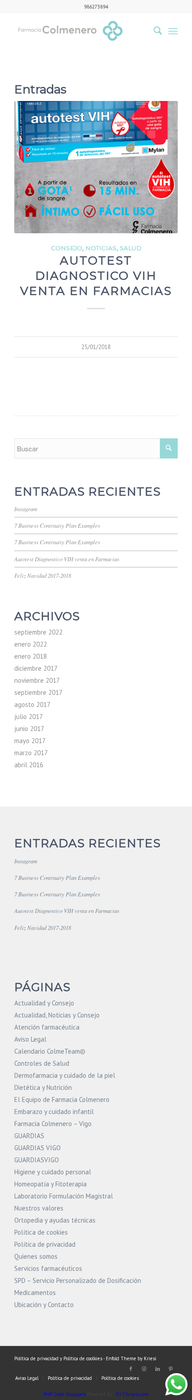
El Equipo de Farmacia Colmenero (61, 1099)
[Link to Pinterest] (171, 1368)
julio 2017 (28, 716)
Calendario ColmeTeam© (49, 1051)
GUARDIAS (29, 1135)
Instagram (25, 509)
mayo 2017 (30, 740)
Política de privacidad (44, 1244)
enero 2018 (30, 656)
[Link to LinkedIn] (157, 1368)
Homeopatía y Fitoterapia (50, 1184)
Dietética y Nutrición (43, 1087)
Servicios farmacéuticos (48, 1268)
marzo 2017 (31, 752)
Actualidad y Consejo (44, 1003)
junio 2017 (29, 728)
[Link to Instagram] (144, 1368)
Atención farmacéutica (46, 1027)
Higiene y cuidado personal (52, 1172)
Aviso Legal (30, 1039)
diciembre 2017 (36, 668)
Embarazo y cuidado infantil (54, 1111)
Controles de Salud (41, 1063)
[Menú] (173, 31)
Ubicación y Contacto (44, 1304)
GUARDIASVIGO (36, 1160)
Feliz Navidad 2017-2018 (42, 575)
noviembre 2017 (37, 680)
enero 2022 (30, 644)
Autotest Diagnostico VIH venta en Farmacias (96, 275)
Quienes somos (36, 1256)
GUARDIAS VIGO (37, 1148)
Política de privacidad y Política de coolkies (58, 1358)
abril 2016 (28, 765)
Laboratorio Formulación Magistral (63, 1196)
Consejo (66, 248)
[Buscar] (153, 31)
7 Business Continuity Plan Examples (57, 525)
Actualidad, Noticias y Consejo (57, 1015)
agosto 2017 (32, 704)
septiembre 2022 (38, 632)
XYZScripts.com (132, 1394)
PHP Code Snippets (64, 1394)
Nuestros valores (38, 1208)
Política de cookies (41, 1232)
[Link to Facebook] (131, 1368)
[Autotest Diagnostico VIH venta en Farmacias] (96, 167)
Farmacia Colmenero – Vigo (53, 1123)
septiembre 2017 (38, 692)
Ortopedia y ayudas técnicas (55, 1220)
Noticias (101, 248)
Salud (131, 248)
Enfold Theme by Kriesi (131, 1358)
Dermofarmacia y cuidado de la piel (64, 1075)
